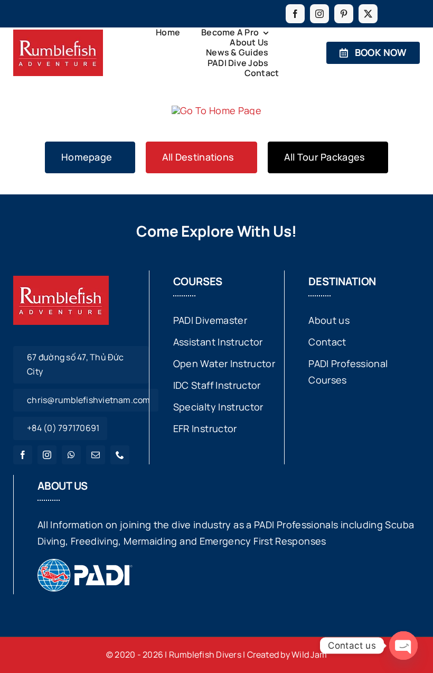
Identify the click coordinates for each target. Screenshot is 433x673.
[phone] (119, 454)
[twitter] (368, 13)
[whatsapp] (71, 454)
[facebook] (295, 13)
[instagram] (319, 13)
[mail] (95, 454)
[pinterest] (343, 13)
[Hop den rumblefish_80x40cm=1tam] (58, 34)
